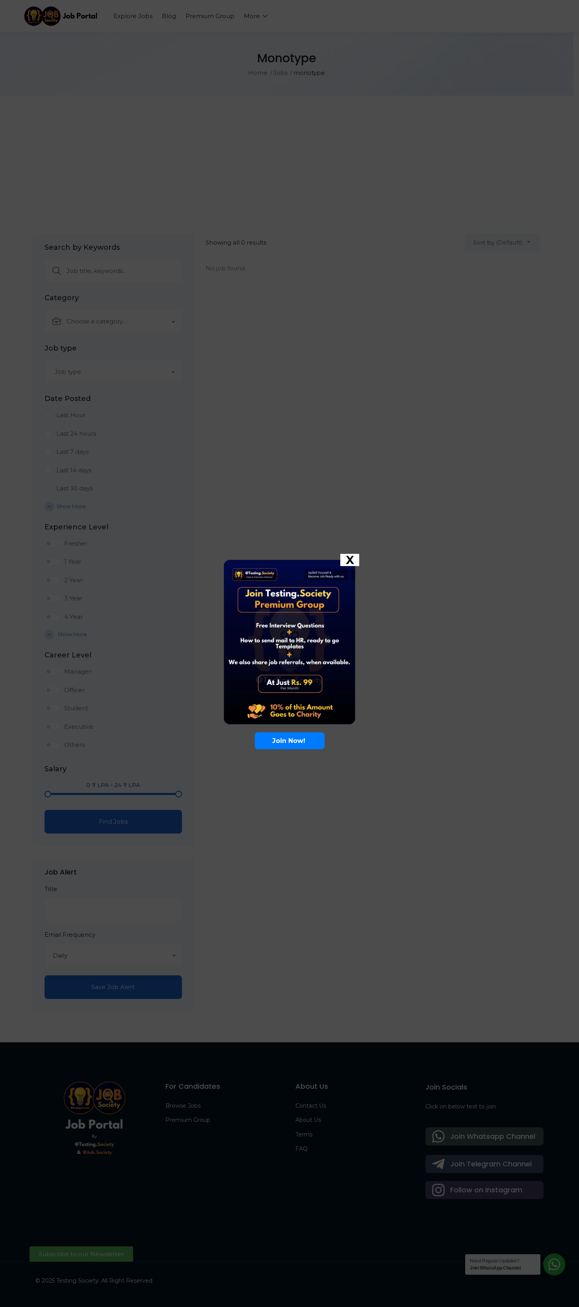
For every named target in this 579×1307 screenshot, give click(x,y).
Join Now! (289, 740)
